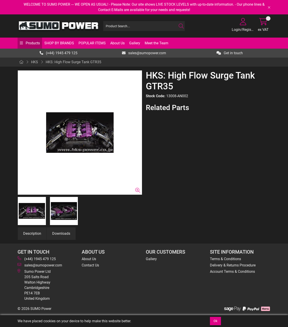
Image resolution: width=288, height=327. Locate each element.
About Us (117, 43)
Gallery (134, 43)
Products (32, 43)
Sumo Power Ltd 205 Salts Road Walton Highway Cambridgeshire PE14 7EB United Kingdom (37, 285)
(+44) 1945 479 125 (61, 53)
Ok (215, 321)
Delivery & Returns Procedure (233, 265)
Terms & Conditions (225, 259)
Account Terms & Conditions (232, 271)
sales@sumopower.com (146, 53)
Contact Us (90, 265)
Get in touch (233, 53)
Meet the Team (156, 43)
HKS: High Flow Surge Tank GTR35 (73, 62)
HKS (34, 62)
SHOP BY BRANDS (59, 43)
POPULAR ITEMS (92, 43)
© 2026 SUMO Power (34, 309)
